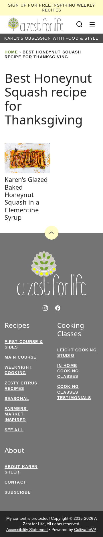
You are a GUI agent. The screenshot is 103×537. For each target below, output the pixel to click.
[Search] (79, 24)
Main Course (20, 357)
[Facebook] (58, 308)
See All (14, 430)
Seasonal (17, 398)
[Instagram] (45, 308)
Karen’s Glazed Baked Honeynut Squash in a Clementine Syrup (26, 198)
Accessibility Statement (27, 529)
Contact (15, 482)
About (14, 450)
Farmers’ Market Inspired (16, 414)
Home (11, 52)
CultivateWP (85, 529)
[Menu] (92, 24)
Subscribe (18, 492)
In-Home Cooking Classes (68, 371)
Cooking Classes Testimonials (74, 392)
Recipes (17, 325)
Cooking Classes (70, 329)
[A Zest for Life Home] (35, 24)
